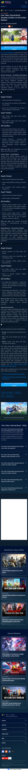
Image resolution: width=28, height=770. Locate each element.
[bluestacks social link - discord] (3, 751)
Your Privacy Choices (15, 769)
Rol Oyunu (18, 392)
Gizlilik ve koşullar (5, 764)
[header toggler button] (26, 2)
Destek (4, 743)
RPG (3, 396)
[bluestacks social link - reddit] (6, 751)
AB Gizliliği (20, 764)
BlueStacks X (10, 396)
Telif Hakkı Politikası (14, 764)
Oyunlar (11, 10)
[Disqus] (14, 519)
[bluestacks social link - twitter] (13, 751)
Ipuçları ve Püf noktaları (7, 392)
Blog (6, 10)
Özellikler (4, 729)
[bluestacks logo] (6, 2)
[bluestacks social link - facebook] (9, 751)
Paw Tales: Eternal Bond (20, 10)
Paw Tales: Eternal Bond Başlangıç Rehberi (13, 374)
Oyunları (4, 725)
